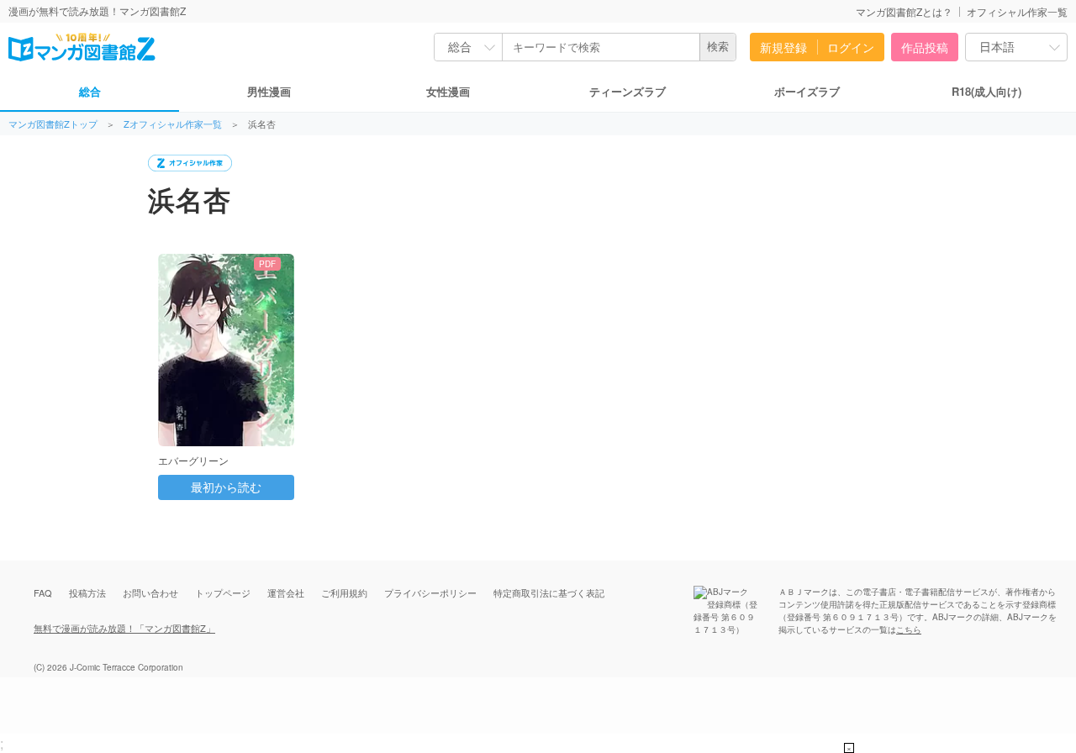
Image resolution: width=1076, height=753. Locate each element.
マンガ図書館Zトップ (53, 124)
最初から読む (226, 487)
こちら (908, 629)
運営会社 (285, 592)
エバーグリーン (193, 460)
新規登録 (783, 47)
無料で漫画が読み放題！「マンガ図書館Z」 (124, 628)
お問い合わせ (150, 592)
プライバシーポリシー (430, 592)
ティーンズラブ (627, 91)
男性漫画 (269, 91)
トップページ (223, 592)
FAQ (43, 592)
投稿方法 (87, 592)
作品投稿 (924, 47)
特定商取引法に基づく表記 (548, 592)
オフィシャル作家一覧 (1017, 11)
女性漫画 (448, 91)
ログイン (850, 47)
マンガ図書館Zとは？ (904, 11)
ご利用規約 (344, 592)
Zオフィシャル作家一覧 (173, 124)
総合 (90, 91)
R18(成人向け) (986, 91)
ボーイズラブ (807, 91)
